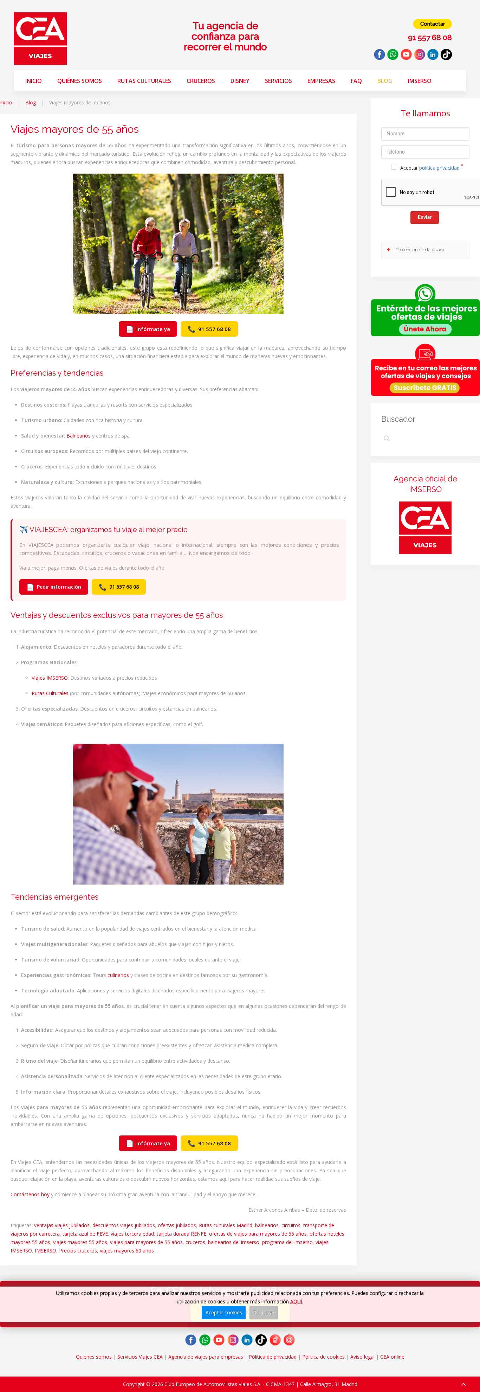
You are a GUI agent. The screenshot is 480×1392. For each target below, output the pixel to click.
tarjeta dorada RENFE (181, 1233)
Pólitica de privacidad (273, 1356)
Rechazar (263, 1312)
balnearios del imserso (233, 1242)
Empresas (321, 81)
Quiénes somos (79, 81)
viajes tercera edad (132, 1233)
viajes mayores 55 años (80, 1242)
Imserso (420, 81)
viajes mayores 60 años (127, 1250)
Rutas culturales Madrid (225, 1225)
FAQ (356, 81)
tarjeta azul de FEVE (85, 1233)
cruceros (195, 1242)
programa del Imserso (287, 1242)
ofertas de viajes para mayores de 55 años (258, 1233)
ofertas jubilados (177, 1225)
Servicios (278, 81)
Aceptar (430, 167)
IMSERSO (45, 1250)
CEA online (392, 1356)
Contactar (432, 24)
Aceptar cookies (224, 1312)
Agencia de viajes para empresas (205, 1356)
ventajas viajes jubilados (62, 1225)
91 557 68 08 (209, 329)
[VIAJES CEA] (40, 38)
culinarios (118, 975)
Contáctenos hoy (30, 1194)
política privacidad (439, 167)
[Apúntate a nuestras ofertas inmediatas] (425, 309)
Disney (240, 81)
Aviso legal (362, 1356)
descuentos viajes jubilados (123, 1225)
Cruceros (201, 81)
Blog (385, 81)
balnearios (267, 1225)
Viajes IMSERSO (50, 677)
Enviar (425, 217)
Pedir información (53, 587)
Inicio (33, 81)
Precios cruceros (78, 1250)
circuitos (290, 1225)
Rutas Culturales (144, 81)
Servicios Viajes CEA (140, 1356)
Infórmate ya (148, 329)
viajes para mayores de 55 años (146, 1242)
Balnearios (78, 435)
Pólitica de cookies (323, 1356)
